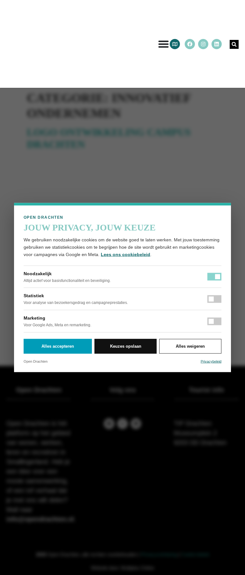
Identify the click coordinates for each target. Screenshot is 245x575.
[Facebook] (190, 44)
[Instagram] (203, 44)
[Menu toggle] (163, 43)
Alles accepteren (57, 346)
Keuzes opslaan (125, 346)
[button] (234, 44)
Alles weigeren (190, 346)
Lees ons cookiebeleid (125, 254)
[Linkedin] (217, 44)
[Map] (175, 44)
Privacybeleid (211, 361)
